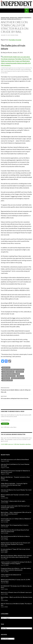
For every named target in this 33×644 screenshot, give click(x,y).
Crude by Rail (19, 371)
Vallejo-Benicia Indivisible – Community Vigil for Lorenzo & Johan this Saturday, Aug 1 (14, 484)
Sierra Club (20, 376)
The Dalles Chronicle (15, 40)
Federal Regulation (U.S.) (14, 19)
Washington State (7, 380)
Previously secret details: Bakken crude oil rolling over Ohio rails (16, 390)
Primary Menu (31, 10)
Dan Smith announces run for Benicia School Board (15, 459)
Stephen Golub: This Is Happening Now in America (14, 525)
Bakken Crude (5, 17)
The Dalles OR (6, 378)
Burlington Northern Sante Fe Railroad (13, 369)
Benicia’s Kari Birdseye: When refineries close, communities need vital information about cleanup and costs (16, 556)
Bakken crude (6, 367)
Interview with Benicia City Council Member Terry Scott (16, 490)
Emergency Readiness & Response (10, 373)
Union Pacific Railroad (18, 378)
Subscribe (5, 423)
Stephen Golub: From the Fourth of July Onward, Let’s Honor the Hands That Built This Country (15, 543)
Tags (2, 624)
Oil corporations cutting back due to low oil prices (14, 397)
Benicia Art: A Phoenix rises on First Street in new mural (16, 592)
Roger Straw (14, 35)
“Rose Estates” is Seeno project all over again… (13, 501)
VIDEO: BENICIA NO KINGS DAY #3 (11, 574)
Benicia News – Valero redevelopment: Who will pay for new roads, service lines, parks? (16, 513)
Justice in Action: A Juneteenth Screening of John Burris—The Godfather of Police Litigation (16, 562)
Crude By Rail (13, 17)
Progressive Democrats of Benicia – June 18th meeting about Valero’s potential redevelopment (16, 569)
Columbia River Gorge (8, 371)
